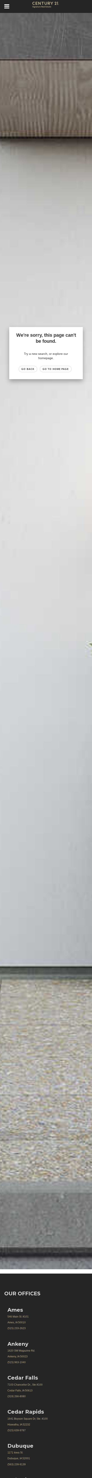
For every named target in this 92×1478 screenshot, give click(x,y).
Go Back (27, 369)
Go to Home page (56, 369)
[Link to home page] (46, 6)
